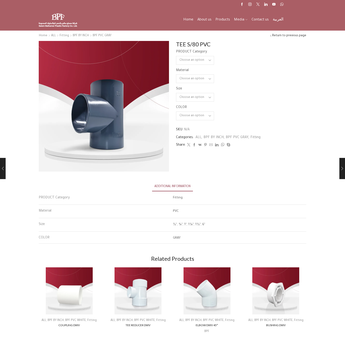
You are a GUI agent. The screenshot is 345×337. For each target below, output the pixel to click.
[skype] (228, 145)
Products (222, 20)
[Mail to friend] (211, 145)
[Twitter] (258, 5)
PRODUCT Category (191, 52)
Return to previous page (289, 35)
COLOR (181, 107)
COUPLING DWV (69, 325)
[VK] (200, 145)
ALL (53, 35)
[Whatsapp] (282, 5)
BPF (206, 331)
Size (179, 89)
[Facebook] (242, 5)
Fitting (64, 35)
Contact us (260, 20)
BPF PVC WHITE (75, 320)
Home (188, 20)
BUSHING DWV (276, 325)
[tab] (172, 186)
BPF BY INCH (81, 35)
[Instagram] (250, 5)
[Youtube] (274, 5)
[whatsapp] (223, 145)
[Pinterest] (205, 145)
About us (204, 20)
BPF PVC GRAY (102, 35)
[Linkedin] (266, 5)
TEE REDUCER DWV (138, 325)
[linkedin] (217, 145)
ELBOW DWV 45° (207, 325)
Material (182, 70)
